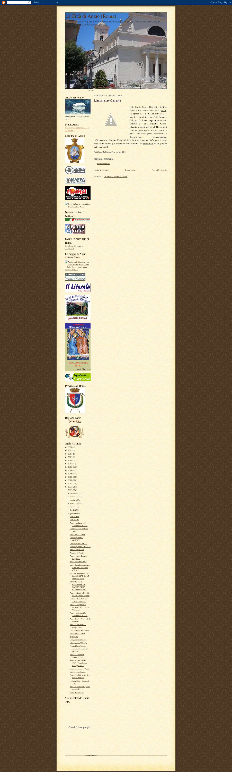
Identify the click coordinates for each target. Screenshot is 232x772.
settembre (74, 503)
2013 (70, 473)
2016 (70, 463)
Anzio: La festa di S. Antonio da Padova (78, 614)
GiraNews (69, 246)
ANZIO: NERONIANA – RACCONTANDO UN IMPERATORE (80, 576)
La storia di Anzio (77, 692)
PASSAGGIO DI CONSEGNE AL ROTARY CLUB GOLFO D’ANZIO (78, 585)
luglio (72, 510)
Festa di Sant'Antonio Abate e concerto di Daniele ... (79, 648)
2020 (70, 450)
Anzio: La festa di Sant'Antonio (77, 655)
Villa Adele (74, 519)
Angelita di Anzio (77, 552)
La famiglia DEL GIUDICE (76, 538)
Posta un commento (103, 164)
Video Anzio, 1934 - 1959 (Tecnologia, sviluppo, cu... (78, 663)
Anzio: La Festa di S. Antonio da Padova (78, 524)
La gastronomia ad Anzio (80, 668)
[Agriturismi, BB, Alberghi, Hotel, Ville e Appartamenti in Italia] (78, 269)
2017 (70, 460)
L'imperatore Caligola (78, 643)
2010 (70, 483)
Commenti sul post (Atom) (116, 176)
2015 (70, 467)
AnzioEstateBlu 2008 (78, 561)
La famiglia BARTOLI (78, 543)
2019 (70, 453)
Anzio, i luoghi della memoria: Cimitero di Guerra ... (79, 607)
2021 (70, 447)
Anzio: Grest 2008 (77, 549)
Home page (130, 169)
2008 (70, 490)
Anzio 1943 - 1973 (77, 534)
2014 (70, 470)
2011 (70, 480)
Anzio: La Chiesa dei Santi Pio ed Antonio (80, 676)
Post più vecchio (159, 169)
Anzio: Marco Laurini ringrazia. (78, 557)
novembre (74, 496)
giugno (73, 513)
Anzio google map (72, 257)
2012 (70, 477)
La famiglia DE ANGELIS (80, 546)
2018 (70, 457)
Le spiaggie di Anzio (78, 671)
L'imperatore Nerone (78, 639)
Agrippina (74, 636)
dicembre (74, 493)
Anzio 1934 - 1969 (77, 633)
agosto (73, 506)
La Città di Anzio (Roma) (90, 15)
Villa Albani (74, 516)
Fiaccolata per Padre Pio (79, 630)
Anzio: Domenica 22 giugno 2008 (78, 625)
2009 (70, 486)
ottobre (73, 500)
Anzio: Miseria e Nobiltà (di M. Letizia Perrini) (80, 594)
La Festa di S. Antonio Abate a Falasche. (78, 600)
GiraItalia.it (69, 248)
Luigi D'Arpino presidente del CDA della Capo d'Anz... (80, 567)
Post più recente (101, 169)
